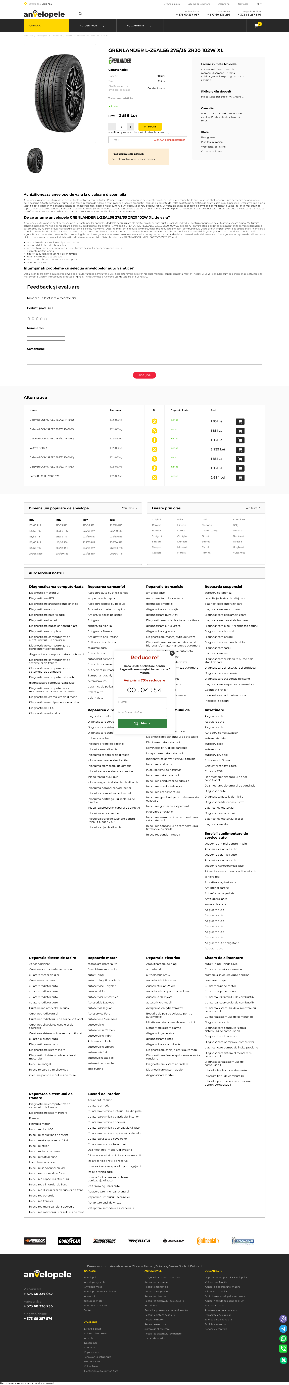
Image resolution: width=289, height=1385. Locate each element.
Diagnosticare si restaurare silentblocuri (231, 667)
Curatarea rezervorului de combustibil (230, 997)
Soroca (181, 530)
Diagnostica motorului (44, 592)
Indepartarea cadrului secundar (226, 695)
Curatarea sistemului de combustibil (229, 1016)
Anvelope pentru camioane (100, 1291)
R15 (31, 520)
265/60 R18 (116, 547)
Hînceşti (182, 525)
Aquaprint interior (100, 1100)
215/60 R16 (62, 530)
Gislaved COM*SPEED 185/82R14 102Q (52, 419)
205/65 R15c (35, 553)
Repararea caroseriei (106, 587)
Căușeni (157, 552)
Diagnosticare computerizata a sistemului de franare (49, 1105)
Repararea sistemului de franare (162, 1333)
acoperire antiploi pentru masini (226, 843)
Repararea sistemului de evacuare (164, 1301)
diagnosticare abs (216, 824)
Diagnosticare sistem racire (47, 1049)
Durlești (182, 541)
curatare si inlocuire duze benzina (227, 975)
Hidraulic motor (39, 1123)
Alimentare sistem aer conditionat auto (231, 871)
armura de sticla (215, 904)
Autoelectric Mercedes (161, 980)
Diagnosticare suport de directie (109, 732)
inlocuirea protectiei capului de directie (114, 807)
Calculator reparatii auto (221, 765)
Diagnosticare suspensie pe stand (227, 678)
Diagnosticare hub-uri (219, 631)
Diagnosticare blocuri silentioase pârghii (231, 625)
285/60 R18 (116, 553)
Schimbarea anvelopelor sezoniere (225, 1296)
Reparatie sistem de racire (52, 958)
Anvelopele (42, 35)
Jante (87, 1310)
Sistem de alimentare (224, 958)
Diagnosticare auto (42, 609)
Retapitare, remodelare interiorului (111, 1208)
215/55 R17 (88, 525)
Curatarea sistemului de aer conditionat (55, 1033)
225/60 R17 (89, 536)
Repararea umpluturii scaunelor (109, 1197)
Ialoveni (182, 547)
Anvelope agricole (94, 1282)
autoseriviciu (96, 991)
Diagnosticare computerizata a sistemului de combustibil (225, 1029)
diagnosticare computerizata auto (52, 682)
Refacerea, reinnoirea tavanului (108, 1191)
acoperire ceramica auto (221, 854)
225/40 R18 (116, 525)
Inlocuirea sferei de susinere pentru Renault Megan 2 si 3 (111, 820)
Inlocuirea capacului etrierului (49, 1179)
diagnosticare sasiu (217, 653)
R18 (112, 520)
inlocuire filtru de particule (163, 769)
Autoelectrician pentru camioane (168, 991)
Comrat (156, 525)
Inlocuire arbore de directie (106, 743)
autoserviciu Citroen (101, 1030)
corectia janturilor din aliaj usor (225, 598)
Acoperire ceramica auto (221, 849)
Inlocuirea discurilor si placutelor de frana (56, 1190)
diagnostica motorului (219, 807)
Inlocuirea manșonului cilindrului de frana (56, 1212)
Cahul (205, 547)
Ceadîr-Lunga (210, 530)
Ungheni (238, 547)
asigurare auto (97, 648)
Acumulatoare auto (95, 1305)
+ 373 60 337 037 (187, 14)
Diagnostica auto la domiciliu (224, 796)
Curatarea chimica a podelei (106, 1122)
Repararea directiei (105, 710)
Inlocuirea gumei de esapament (167, 806)
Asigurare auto (214, 716)
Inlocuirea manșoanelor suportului (52, 1206)
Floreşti (181, 552)
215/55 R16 (61, 525)
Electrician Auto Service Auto (101, 1371)
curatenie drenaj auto (43, 1038)
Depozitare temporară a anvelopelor (226, 1277)
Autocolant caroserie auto (105, 664)
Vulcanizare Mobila (216, 1282)
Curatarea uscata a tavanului (107, 1144)
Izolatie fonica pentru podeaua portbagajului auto (108, 1179)
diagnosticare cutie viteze (163, 625)
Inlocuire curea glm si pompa (48, 1069)
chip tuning (95, 1068)
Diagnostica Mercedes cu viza (224, 802)
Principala (28, 35)
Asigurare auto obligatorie (222, 943)
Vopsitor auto (92, 1352)
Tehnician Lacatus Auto (97, 1357)
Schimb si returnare (199, 4)
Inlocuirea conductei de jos (164, 786)
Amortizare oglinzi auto (220, 882)
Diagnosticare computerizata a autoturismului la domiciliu (49, 638)
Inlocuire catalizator (159, 764)
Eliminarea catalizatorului (163, 742)
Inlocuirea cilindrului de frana (48, 1184)
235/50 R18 (116, 536)
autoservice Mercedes (102, 1019)
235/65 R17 (89, 553)
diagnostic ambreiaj (159, 603)
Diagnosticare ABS (41, 598)
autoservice (212, 749)
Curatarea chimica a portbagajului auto (114, 1127)
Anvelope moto (93, 1286)
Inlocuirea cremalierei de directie (109, 765)
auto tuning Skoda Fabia (104, 980)
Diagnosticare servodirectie (106, 721)
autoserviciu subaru (101, 1046)
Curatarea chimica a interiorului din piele (115, 1111)
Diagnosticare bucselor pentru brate (53, 625)
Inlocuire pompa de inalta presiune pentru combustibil (228, 1083)
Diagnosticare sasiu (218, 648)
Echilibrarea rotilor (216, 1324)
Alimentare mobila (216, 1291)
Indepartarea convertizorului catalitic (170, 758)
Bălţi (235, 525)
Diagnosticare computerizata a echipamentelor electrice (49, 647)
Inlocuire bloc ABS (41, 1129)
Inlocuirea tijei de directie (104, 827)
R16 (58, 520)
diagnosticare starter (160, 1075)
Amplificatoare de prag (161, 963)
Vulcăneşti (239, 552)
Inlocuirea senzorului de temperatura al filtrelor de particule (172, 827)
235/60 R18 (116, 542)
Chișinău (157, 519)
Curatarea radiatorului (43, 1013)
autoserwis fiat (97, 1052)
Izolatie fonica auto (100, 1171)
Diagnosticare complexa (45, 631)
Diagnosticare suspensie (221, 673)
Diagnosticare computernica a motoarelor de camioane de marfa (52, 690)
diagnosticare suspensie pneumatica (229, 684)
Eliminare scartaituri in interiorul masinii (114, 1155)
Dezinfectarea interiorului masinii (110, 1149)
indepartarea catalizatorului (164, 753)
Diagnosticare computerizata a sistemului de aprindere (49, 670)
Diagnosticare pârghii (219, 636)
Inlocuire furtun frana (43, 1157)
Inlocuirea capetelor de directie (108, 754)
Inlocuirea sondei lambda (163, 834)
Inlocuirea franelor (41, 1201)
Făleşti (181, 519)
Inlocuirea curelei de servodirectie (110, 771)
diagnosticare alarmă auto (163, 1044)
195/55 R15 (34, 536)
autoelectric (154, 969)
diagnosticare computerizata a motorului (56, 654)
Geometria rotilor (216, 689)
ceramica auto (97, 681)
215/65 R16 (62, 536)
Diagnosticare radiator (44, 1044)
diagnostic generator (160, 1033)
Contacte (243, 4)
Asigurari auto (214, 948)
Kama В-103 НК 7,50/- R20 (44, 476)
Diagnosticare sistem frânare (48, 1112)
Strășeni (157, 536)
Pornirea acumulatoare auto (221, 1310)
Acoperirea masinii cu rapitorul (108, 609)
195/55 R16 (62, 542)
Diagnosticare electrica (44, 713)
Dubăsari (238, 536)
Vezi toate (128, 508)
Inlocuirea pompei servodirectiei (109, 788)
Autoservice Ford (99, 1013)
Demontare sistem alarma (163, 1027)
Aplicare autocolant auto (104, 642)
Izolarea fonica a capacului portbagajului (114, 1166)
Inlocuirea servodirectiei (104, 813)
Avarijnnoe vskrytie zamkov (164, 1008)
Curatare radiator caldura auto (49, 1008)
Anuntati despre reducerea (169, 140)
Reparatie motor (102, 958)
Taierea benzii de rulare (218, 1319)
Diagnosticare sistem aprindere (167, 1064)
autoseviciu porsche (101, 1063)
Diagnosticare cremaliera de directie (53, 697)
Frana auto (36, 1118)
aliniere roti (212, 876)
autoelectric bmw (158, 975)
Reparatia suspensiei (223, 587)
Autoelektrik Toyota (159, 997)
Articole (88, 1338)
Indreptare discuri (217, 700)
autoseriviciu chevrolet (103, 997)
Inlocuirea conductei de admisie (167, 780)
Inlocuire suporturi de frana (47, 1173)
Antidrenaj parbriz (217, 887)
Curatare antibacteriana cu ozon (50, 969)
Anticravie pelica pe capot (105, 614)
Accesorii (89, 1296)
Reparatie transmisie (164, 587)
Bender (156, 530)
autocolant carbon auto (103, 659)
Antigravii (94, 620)
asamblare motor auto (102, 963)
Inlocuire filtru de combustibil (224, 1076)
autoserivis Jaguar (100, 1008)
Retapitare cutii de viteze (104, 1202)
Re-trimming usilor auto (104, 1186)
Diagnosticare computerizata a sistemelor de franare (49, 661)
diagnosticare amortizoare (222, 609)
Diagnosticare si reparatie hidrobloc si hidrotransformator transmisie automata (173, 644)
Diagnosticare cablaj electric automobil (172, 1049)
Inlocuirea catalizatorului (162, 775)
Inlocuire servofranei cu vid (47, 1168)
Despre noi (224, 4)
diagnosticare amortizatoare (223, 603)
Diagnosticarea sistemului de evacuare (172, 736)
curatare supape (215, 980)
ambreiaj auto (155, 592)
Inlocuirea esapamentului (163, 792)
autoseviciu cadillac (101, 1057)
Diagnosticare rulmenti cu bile (225, 642)
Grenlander (57, 35)
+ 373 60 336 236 (218, 14)
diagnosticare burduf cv (162, 614)
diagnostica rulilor (99, 716)
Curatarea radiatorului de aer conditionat (56, 1019)
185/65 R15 (35, 530)
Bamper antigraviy (100, 675)
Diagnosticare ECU (41, 708)
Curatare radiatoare (42, 980)
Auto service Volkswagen (221, 732)
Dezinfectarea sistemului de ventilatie (230, 785)
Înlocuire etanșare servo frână (48, 1140)
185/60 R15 (35, 525)
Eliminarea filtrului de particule (166, 747)
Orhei (205, 536)
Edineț (206, 541)
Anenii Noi (239, 519)
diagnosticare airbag (159, 1038)
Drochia (238, 530)
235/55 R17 (89, 547)
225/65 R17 (89, 542)
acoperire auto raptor (102, 598)
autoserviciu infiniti (100, 1035)
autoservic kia (214, 743)
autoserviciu (96, 1024)
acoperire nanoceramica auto (224, 865)
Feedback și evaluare (53, 287)
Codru (205, 519)
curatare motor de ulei (44, 975)
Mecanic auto (92, 1361)
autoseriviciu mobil (159, 1002)
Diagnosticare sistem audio (164, 1069)
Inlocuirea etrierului (42, 1195)
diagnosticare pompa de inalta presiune (231, 1047)
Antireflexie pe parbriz (219, 893)
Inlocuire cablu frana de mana (49, 1134)
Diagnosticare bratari (43, 620)
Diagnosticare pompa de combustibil (230, 1042)
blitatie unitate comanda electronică (170, 1022)
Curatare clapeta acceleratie (223, 969)
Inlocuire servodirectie (102, 749)
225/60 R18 (116, 530)
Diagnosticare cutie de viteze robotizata (172, 620)
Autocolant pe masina (102, 670)
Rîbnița (206, 552)
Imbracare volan (98, 738)
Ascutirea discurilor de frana (164, 598)
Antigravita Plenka (100, 631)
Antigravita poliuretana (103, 636)
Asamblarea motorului (102, 969)
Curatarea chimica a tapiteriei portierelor (114, 1133)
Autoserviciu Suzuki (218, 760)
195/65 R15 (35, 547)
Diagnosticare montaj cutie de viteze (171, 636)
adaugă (144, 375)
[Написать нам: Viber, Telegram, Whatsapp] (283, 1360)
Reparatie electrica (163, 958)
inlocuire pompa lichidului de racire (52, 1075)
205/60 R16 (62, 553)
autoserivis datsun (217, 738)
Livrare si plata (172, 4)
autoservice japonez (218, 592)
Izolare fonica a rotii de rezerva (108, 1160)
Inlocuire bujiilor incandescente (226, 1070)
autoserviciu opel (216, 754)
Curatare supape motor (220, 986)
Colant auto (95, 692)
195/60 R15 (35, 542)
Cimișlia (182, 536)
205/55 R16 (62, 547)
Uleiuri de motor (94, 1301)
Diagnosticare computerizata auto (52, 677)
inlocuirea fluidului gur (103, 776)
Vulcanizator (91, 1366)
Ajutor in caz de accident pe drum (225, 1301)
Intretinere (214, 710)
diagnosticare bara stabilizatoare (226, 620)
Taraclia (237, 541)
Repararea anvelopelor (218, 1315)
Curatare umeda (99, 1105)
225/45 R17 (89, 530)
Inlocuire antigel (40, 1064)
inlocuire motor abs (42, 1162)
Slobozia (207, 525)
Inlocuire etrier (39, 1145)
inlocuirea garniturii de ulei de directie (113, 782)
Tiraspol (156, 547)
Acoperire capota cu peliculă (106, 603)
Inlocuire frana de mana (45, 1151)
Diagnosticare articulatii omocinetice (53, 603)
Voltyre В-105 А (38, 447)
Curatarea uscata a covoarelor (107, 1138)
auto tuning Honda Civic (221, 963)
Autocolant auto (98, 653)
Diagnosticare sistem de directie (109, 727)
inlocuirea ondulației (159, 811)
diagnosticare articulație (162, 609)
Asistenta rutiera (214, 1305)
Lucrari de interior (104, 1094)
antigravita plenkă (100, 625)
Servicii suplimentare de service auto (226, 836)
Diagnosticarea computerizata (56, 587)
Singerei (157, 541)
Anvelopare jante (216, 898)
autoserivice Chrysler (102, 986)
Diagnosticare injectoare (221, 1036)
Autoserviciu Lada (99, 1041)
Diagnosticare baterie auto (47, 614)
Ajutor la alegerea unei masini (222, 1286)
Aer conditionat (39, 963)
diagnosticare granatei (161, 631)
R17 (85, 520)
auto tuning (96, 975)
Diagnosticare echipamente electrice (54, 702)
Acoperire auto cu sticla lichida (108, 592)
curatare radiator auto (43, 986)
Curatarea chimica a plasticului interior (113, 1116)
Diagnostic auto (215, 791)
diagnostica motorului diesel (224, 818)
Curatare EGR (214, 771)
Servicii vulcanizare (216, 1329)
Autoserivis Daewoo (101, 1002)
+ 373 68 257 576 (249, 14)
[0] (256, 25)
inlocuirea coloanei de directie (108, 760)
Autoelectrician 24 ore (161, 986)
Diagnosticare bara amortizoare (225, 614)
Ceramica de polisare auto (105, 686)
